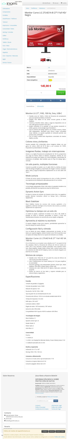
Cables (4, 35)
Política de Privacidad (39, 393)
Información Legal (57, 405)
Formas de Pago (56, 409)
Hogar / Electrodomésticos (10, 49)
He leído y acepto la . (47, 396)
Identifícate (47, 3)
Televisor (5, 22)
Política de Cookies (59, 437)
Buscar (56, 3)
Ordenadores (6, 8)
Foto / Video (6, 45)
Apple (4, 59)
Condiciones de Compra (41, 409)
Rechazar (52, 431)
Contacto (37, 405)
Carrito (64, 3)
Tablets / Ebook (7, 42)
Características (30, 106)
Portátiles (5, 15)
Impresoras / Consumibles (10, 25)
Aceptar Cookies (60, 431)
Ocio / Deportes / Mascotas (10, 56)
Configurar (45, 431)
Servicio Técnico (7, 62)
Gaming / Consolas (8, 32)
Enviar (55, 400)
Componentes (6, 12)
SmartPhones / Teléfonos (10, 18)
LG (49, 67)
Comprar (61, 93)
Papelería (5, 52)
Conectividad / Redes (8, 29)
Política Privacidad (40, 407)
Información (40, 106)
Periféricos (5, 39)
